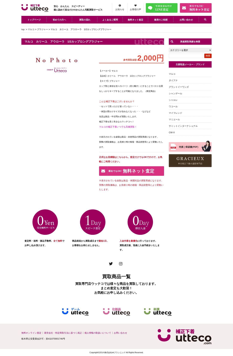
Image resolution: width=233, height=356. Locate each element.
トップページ (34, 19)
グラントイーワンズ (179, 87)
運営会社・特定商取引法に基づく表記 (63, 333)
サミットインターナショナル (183, 126)
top (23, 29)
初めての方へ (59, 19)
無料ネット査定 (135, 19)
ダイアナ (173, 80)
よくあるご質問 (110, 19)
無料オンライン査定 (31, 333)
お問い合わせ (186, 19)
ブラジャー (42, 29)
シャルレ (173, 100)
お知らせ (119, 9)
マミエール (174, 119)
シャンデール (175, 93)
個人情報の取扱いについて (97, 333)
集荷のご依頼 (161, 19)
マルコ (31, 29)
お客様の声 (135, 9)
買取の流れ (84, 19)
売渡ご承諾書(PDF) (188, 147)
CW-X (172, 132)
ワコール (173, 106)
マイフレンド (175, 113)
